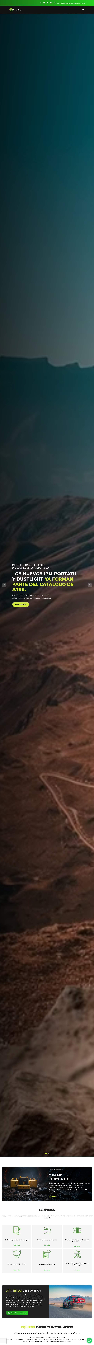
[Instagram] (40, 2)
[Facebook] (44, 2)
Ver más (52, 1197)
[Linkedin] (47, 2)
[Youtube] (50, 2)
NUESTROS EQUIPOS (23, 595)
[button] (83, 9)
